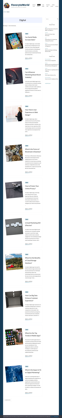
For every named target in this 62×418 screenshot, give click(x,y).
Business (34, 4)
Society (52, 6)
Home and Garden (48, 59)
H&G (47, 6)
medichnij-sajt (47, 83)
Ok (51, 416)
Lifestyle (56, 6)
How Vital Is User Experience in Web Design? (31, 112)
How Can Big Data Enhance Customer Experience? (31, 298)
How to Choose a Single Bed (50, 60)
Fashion (53, 4)
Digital (39, 4)
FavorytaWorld (20, 5)
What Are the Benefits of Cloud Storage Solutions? (32, 260)
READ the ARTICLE (28, 58)
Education (48, 4)
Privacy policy (56, 416)
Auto (43, 4)
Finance (38, 6)
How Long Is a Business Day (50, 75)
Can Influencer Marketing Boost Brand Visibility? (33, 74)
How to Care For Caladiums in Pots (51, 79)
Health (43, 6)
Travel (34, 6)
